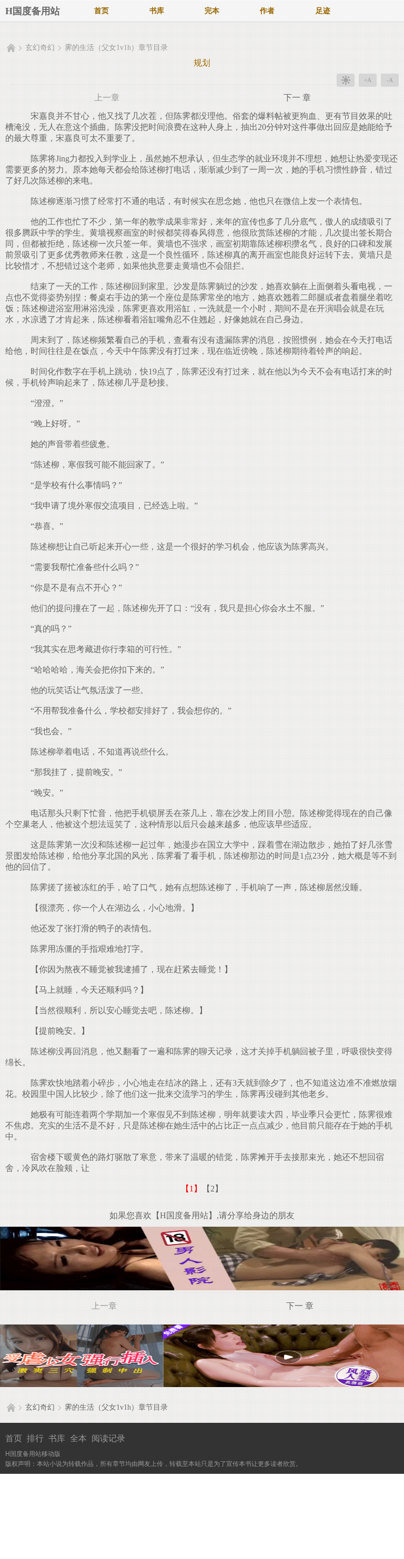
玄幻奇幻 (40, 48)
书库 (156, 11)
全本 (78, 1438)
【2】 (212, 1188)
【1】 (191, 1188)
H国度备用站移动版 (32, 1454)
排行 (35, 1438)
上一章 (106, 97)
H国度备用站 (32, 11)
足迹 (323, 11)
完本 (212, 11)
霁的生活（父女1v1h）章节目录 (116, 48)
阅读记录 (108, 1438)
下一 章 (297, 97)
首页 (101, 11)
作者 (267, 11)
